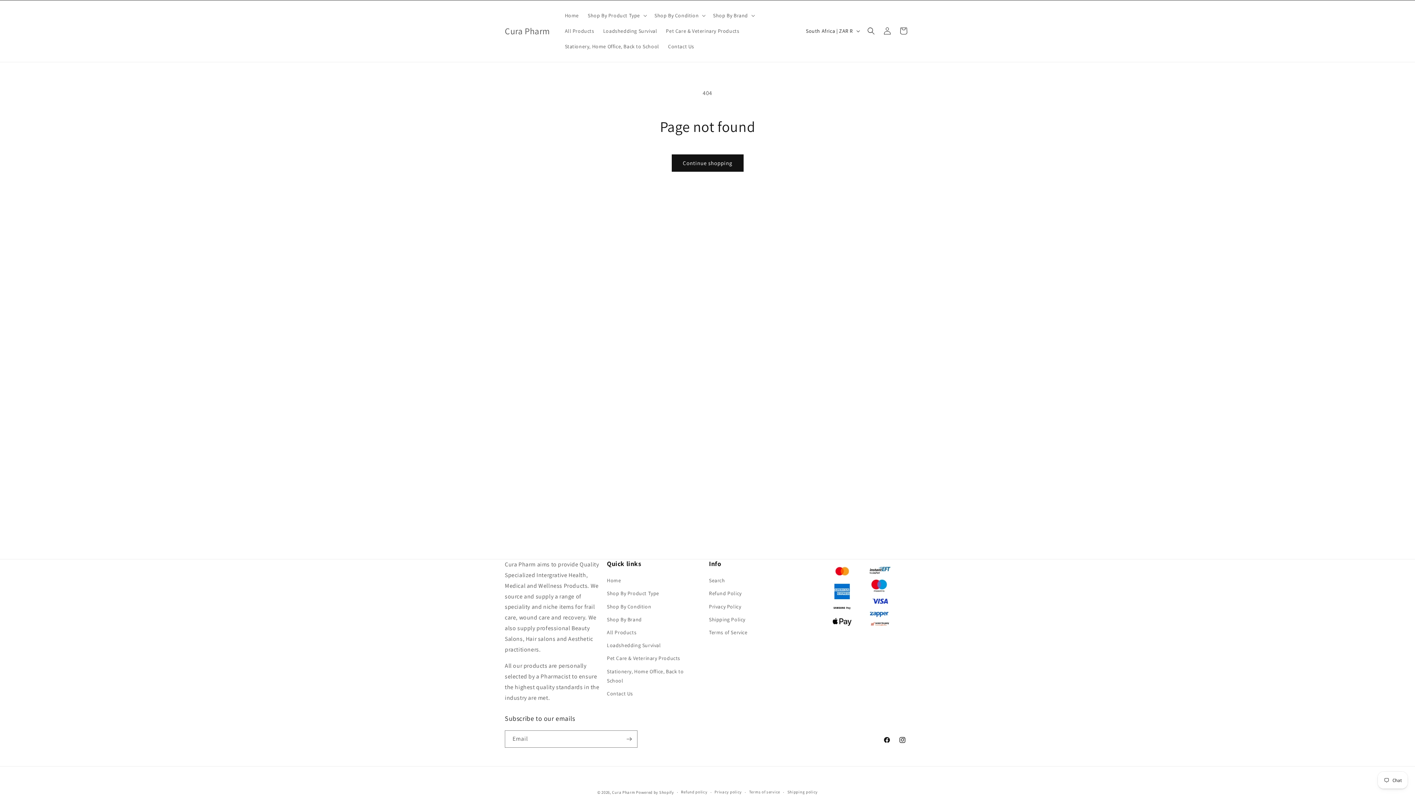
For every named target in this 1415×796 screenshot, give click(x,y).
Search (717, 580)
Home (614, 580)
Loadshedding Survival (634, 645)
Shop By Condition (629, 606)
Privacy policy (728, 792)
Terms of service (764, 792)
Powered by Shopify (655, 792)
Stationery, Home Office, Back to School (645, 676)
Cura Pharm (623, 792)
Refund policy (694, 792)
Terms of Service (728, 632)
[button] (616, 15)
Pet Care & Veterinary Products (643, 658)
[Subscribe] (629, 739)
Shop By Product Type (633, 593)
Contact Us (620, 693)
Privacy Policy (725, 606)
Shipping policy (802, 792)
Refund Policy (725, 593)
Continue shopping (708, 163)
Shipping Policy (727, 619)
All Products (621, 632)
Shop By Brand (624, 619)
